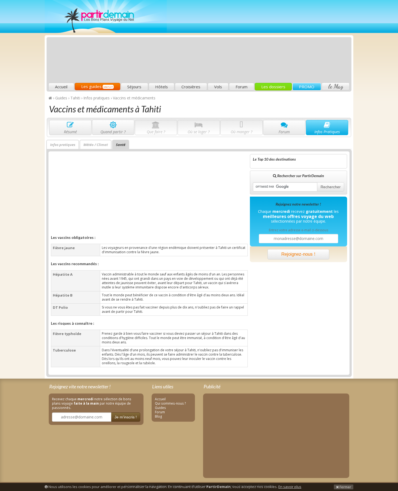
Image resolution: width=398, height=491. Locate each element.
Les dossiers (273, 86)
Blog (158, 416)
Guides (160, 407)
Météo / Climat (95, 144)
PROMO (306, 86)
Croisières (190, 86)
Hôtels (161, 86)
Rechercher (331, 187)
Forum (241, 86)
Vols (218, 86)
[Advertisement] (251, 42)
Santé (120, 144)
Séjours (134, 86)
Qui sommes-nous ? (170, 403)
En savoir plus (289, 486)
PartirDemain (106, 16)
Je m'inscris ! (126, 417)
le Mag (335, 86)
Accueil (61, 86)
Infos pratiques (62, 144)
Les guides (97, 86)
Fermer (345, 487)
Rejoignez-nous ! (298, 254)
